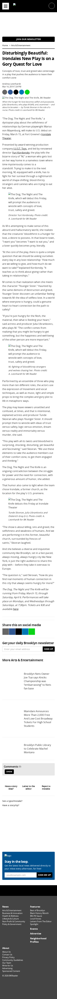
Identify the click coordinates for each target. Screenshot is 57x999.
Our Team (6, 963)
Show (9, 771)
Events (34, 928)
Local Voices (35, 918)
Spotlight (34, 924)
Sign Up (48, 649)
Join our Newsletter (28, 39)
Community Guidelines (12, 960)
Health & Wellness (10, 916)
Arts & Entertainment (20, 45)
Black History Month (39, 913)
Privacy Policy (8, 957)
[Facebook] (22, 890)
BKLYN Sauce (36, 916)
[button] (52, 5)
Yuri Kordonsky (20, 152)
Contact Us (7, 954)
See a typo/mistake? (12, 801)
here (15, 609)
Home (5, 45)
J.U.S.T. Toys (20, 148)
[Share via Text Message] (27, 92)
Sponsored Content (11, 971)
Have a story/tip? (10, 805)
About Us (6, 952)
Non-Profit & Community (13, 921)
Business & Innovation (12, 913)
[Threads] (35, 890)
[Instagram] (29, 890)
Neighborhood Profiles (38, 940)
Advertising (7, 968)
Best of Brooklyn (37, 910)
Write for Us (7, 965)
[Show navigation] (5, 6)
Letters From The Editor (41, 921)
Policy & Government (11, 924)
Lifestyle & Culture (10, 918)
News (5, 906)
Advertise (35, 933)
